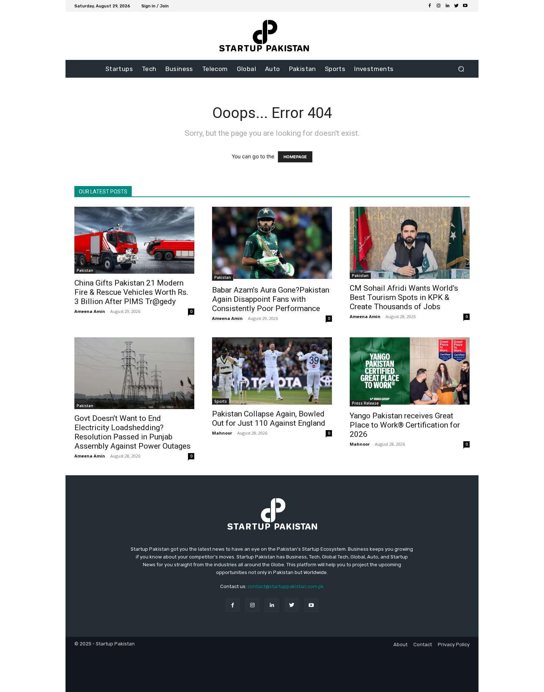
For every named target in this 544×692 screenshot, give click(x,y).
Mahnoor (222, 433)
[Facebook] (429, 5)
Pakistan (85, 270)
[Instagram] (438, 5)
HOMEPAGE (295, 156)
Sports (220, 401)
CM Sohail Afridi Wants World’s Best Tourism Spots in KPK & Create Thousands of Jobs (404, 297)
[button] (461, 69)
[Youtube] (465, 5)
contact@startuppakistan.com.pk (286, 586)
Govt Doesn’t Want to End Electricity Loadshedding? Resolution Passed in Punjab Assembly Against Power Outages (132, 432)
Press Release (365, 403)
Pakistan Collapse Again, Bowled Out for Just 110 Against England (268, 418)
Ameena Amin (89, 311)
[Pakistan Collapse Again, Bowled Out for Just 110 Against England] (272, 371)
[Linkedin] (447, 5)
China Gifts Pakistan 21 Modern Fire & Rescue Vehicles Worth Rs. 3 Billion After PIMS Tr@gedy (131, 292)
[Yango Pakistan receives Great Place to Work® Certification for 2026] (410, 371)
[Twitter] (456, 5)
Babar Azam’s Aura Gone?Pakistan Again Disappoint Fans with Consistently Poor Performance (270, 299)
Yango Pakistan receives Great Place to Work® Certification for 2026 (405, 425)
